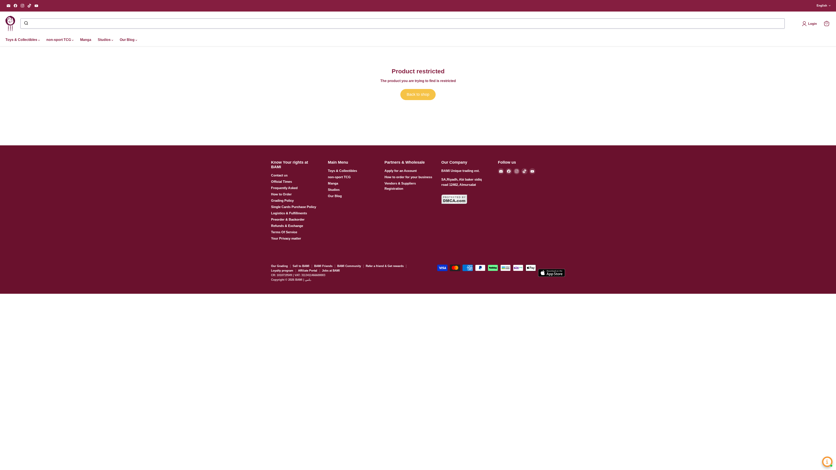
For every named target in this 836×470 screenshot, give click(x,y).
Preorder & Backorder (288, 219)
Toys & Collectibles (21, 40)
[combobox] (402, 23)
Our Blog (127, 40)
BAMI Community (349, 266)
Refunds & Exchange (287, 226)
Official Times (281, 181)
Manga (85, 40)
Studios (104, 40)
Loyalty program (282, 270)
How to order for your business (408, 177)
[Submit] (26, 23)
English (822, 5)
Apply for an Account (400, 171)
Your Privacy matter (286, 238)
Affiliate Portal (307, 270)
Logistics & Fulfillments (289, 213)
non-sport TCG (59, 40)
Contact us (279, 175)
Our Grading (279, 266)
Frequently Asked (284, 188)
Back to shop (418, 94)
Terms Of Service (284, 232)
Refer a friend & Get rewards (385, 266)
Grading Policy (282, 200)
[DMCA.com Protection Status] (454, 206)
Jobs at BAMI (331, 270)
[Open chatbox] (827, 462)
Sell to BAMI (301, 266)
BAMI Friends (323, 266)
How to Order (281, 194)
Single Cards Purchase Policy (293, 207)
